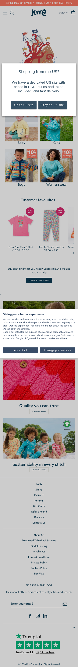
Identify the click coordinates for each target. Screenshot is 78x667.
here (64, 338)
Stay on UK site (52, 105)
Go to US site (24, 105)
